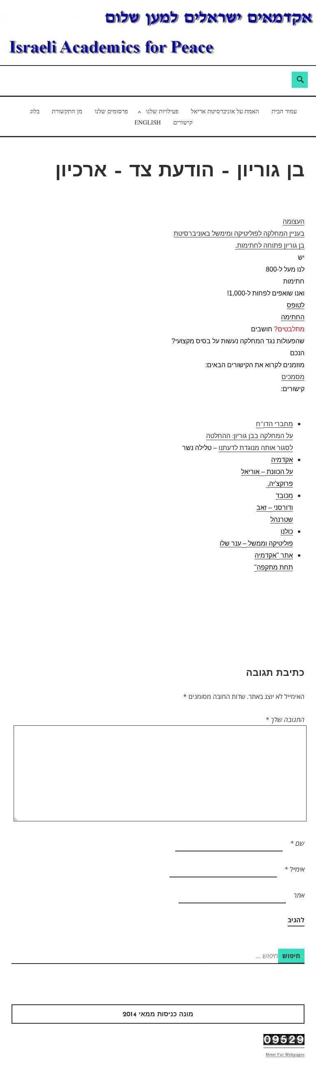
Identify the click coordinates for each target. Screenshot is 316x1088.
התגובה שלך (284, 719)
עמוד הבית (284, 111)
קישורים (183, 122)
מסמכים (292, 376)
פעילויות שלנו (162, 111)
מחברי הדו (278, 423)
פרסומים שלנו (111, 111)
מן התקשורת (67, 111)
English (148, 122)
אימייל (294, 869)
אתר (298, 895)
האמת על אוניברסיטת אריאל (225, 111)
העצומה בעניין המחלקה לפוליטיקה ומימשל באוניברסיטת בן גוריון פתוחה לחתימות (239, 233)
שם (297, 843)
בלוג (35, 111)
